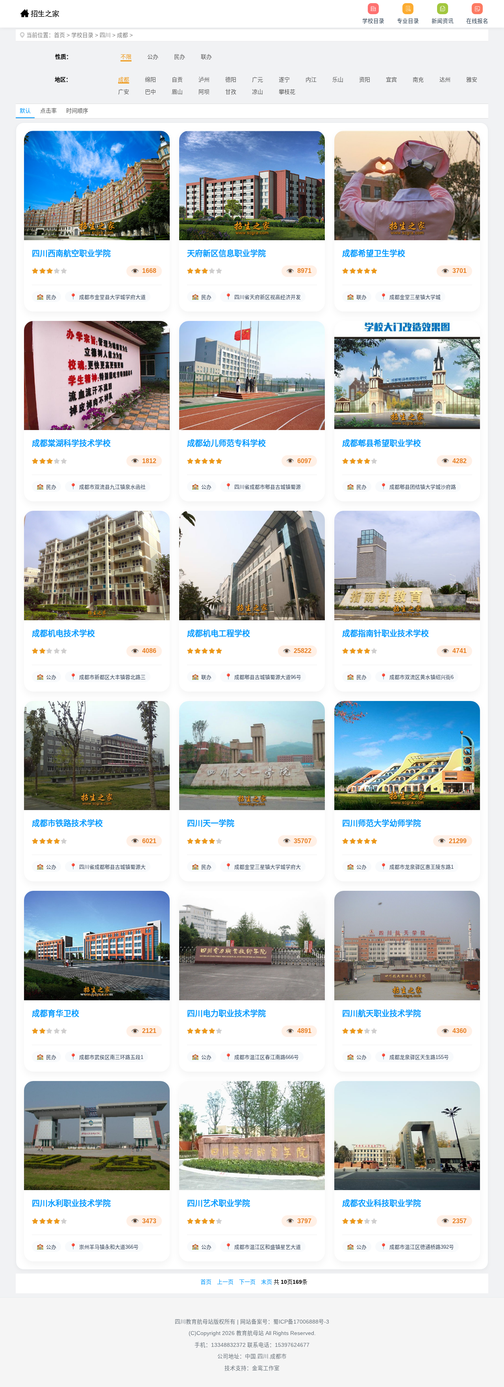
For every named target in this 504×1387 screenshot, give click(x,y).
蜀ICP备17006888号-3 (301, 1322)
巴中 (150, 92)
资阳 (364, 79)
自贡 (177, 79)
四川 (105, 35)
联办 (206, 57)
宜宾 (391, 79)
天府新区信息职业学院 (226, 253)
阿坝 (203, 92)
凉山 (257, 92)
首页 (59, 35)
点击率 (48, 111)
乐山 (337, 79)
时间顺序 (77, 111)
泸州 (203, 79)
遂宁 (284, 79)
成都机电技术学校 (63, 633)
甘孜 (230, 92)
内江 (311, 79)
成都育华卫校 (55, 1013)
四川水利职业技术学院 (71, 1203)
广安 (123, 92)
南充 (418, 79)
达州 (444, 79)
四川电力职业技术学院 (226, 1013)
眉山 (177, 92)
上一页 (225, 1282)
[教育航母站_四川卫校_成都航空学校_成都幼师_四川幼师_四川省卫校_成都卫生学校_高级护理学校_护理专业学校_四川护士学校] (39, 13)
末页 (266, 1282)
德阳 (230, 79)
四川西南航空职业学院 (71, 253)
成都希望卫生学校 (373, 253)
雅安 (471, 79)
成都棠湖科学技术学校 (71, 443)
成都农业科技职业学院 (381, 1203)
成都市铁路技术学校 (67, 823)
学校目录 (82, 35)
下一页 (247, 1282)
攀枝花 (287, 92)
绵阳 (150, 79)
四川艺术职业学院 (218, 1203)
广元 (257, 79)
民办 (179, 57)
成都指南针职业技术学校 (385, 633)
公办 (152, 57)
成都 (122, 35)
